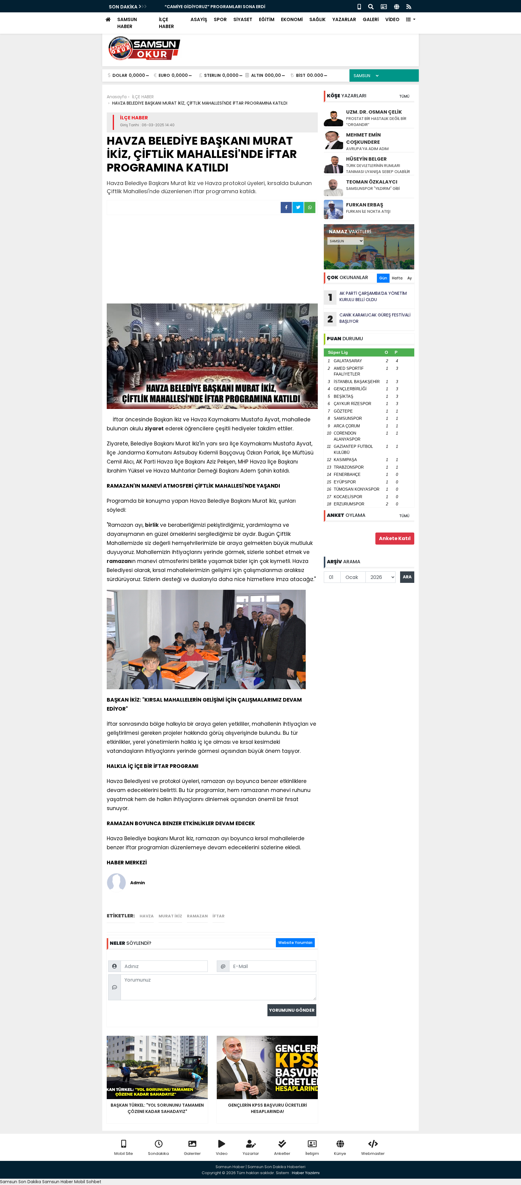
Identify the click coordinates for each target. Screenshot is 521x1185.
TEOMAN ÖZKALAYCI (371, 181)
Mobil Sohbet (87, 1182)
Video (222, 1153)
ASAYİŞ (199, 19)
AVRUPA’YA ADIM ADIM (367, 149)
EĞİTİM (266, 19)
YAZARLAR (344, 19)
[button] (411, 19)
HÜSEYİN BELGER (366, 159)
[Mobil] (359, 6)
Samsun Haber (57, 1182)
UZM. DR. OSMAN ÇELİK (374, 111)
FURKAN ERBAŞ (364, 204)
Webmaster (373, 1153)
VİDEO (392, 19)
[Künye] (396, 6)
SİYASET (242, 19)
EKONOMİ (292, 19)
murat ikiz (170, 916)
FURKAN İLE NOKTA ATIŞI (368, 211)
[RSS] (408, 6)
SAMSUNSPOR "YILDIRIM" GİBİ (373, 188)
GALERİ (371, 19)
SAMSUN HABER (127, 23)
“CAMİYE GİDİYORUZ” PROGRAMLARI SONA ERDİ (203, 7)
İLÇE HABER (166, 23)
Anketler (282, 1153)
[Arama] (371, 6)
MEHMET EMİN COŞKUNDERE (363, 138)
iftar (219, 916)
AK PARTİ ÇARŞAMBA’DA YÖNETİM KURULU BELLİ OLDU (367, 297)
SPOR (220, 19)
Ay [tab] (409, 278)
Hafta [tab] (397, 278)
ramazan (119, 561)
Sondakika (158, 1153)
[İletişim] (384, 6)
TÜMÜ (404, 96)
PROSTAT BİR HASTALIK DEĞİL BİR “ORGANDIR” (376, 121)
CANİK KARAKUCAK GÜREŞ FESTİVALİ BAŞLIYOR (368, 319)
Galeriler (192, 1153)
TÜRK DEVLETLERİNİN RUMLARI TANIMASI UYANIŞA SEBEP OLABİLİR (378, 168)
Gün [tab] (383, 278)
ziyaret (154, 428)
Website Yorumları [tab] (295, 942)
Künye (340, 1153)
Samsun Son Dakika (21, 1182)
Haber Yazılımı (306, 1173)
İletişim (312, 1153)
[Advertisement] (212, 260)
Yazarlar (251, 1153)
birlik (152, 525)
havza (147, 916)
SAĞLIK (317, 19)
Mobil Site (123, 1153)
